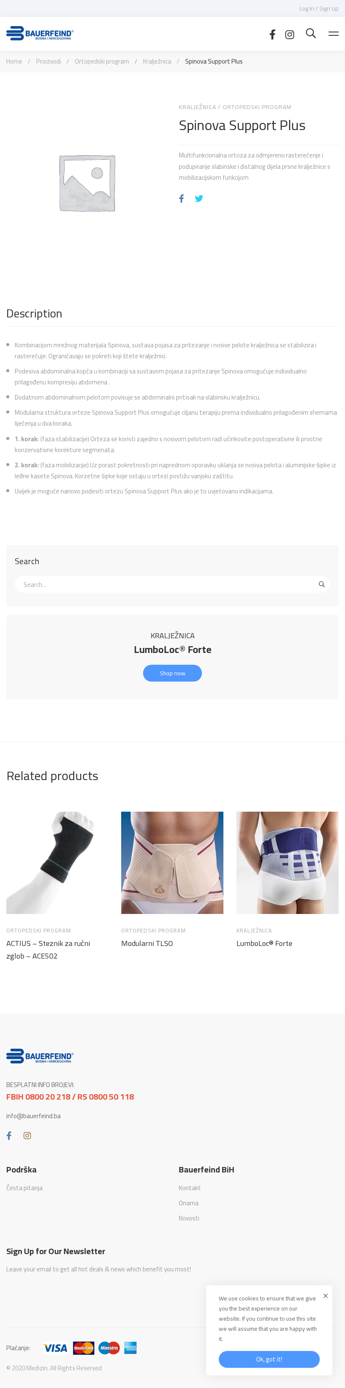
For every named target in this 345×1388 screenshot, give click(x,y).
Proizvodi (48, 61)
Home (14, 61)
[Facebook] (272, 34)
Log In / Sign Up (319, 8)
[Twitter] (199, 199)
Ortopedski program (102, 61)
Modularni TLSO (147, 943)
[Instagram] (289, 34)
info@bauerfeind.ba (33, 1116)
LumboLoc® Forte (173, 649)
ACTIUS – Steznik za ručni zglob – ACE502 (48, 949)
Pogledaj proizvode (21, 907)
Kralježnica (157, 61)
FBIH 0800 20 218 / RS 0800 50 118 (70, 1096)
